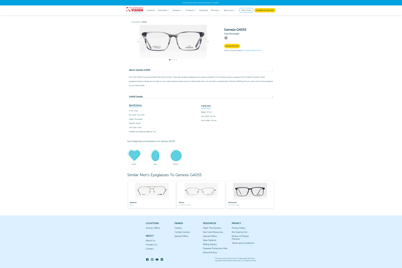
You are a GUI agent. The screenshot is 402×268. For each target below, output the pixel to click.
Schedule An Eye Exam (265, 10)
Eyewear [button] (176, 10)
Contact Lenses (182, 232)
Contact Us (151, 244)
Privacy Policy (238, 228)
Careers (150, 248)
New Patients (209, 240)
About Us (150, 240)
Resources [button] (228, 10)
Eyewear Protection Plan (215, 248)
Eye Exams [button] (162, 10)
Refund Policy (210, 252)
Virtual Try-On (232, 46)
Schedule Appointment (252, 50)
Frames (178, 228)
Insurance (203, 10)
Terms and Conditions (243, 243)
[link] (152, 194)
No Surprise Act (239, 232)
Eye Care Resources (213, 232)
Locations (150, 10)
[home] (134, 10)
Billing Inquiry (210, 244)
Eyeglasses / (136, 22)
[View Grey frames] (226, 38)
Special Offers (181, 236)
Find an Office (153, 228)
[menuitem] (164, 10)
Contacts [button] (190, 10)
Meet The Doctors (212, 228)
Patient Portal (246, 10)
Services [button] (214, 10)
